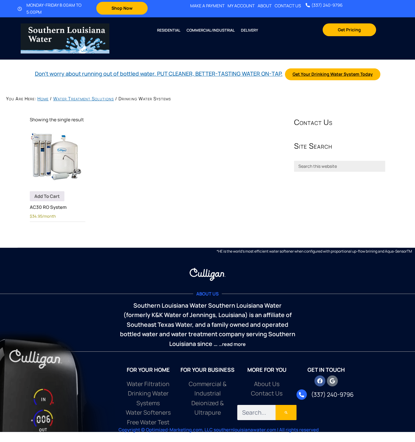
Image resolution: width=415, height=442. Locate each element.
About (265, 6)
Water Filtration (148, 384)
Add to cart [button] (47, 196)
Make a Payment (207, 6)
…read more (232, 344)
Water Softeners (148, 412)
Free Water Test (148, 422)
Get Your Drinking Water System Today (333, 74)
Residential (168, 30)
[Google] (332, 380)
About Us (267, 384)
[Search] (286, 412)
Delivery (249, 30)
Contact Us (288, 6)
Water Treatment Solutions (83, 98)
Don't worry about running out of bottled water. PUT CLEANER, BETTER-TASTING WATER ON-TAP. (159, 73)
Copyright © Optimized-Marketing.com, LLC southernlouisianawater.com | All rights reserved (218, 429)
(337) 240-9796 (327, 5)
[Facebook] (319, 380)
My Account (241, 6)
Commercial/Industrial (211, 30)
